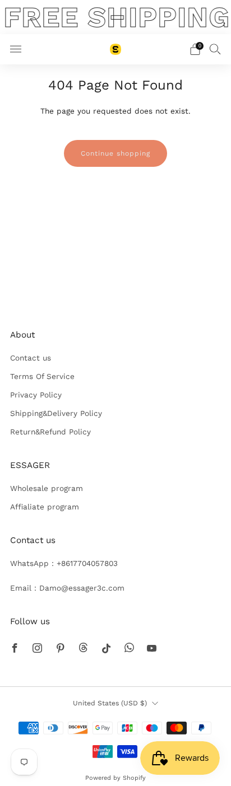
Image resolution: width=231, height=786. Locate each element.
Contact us (30, 357)
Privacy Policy (36, 394)
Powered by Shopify (115, 778)
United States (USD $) (110, 703)
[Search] (215, 48)
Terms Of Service (42, 376)
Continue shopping (115, 153)
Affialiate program (44, 506)
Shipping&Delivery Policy (56, 413)
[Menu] (15, 49)
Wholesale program (46, 488)
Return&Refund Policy (50, 431)
